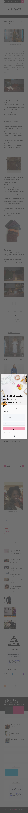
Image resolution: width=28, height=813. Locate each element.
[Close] (25, 375)
